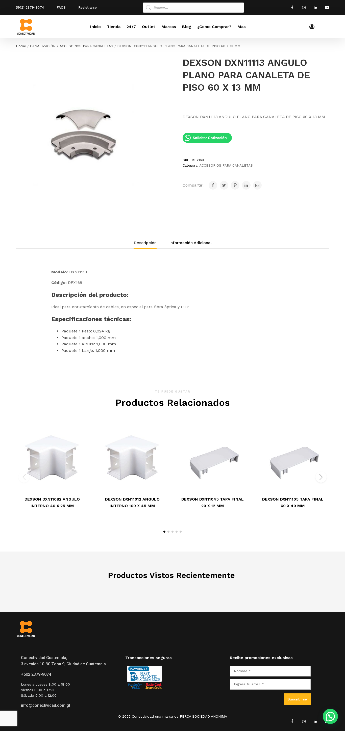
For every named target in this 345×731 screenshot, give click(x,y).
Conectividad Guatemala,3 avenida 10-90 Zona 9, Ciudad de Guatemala (63, 661)
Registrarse (87, 7)
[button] (164, 532)
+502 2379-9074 (36, 674)
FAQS (61, 7)
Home (21, 46)
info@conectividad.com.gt (45, 705)
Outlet (148, 26)
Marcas (168, 26)
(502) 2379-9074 (30, 7)
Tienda (113, 26)
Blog (186, 26)
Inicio (95, 26)
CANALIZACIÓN (43, 46)
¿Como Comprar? (214, 26)
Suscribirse (297, 699)
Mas (241, 26)
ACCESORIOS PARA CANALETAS (86, 46)
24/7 (131, 26)
